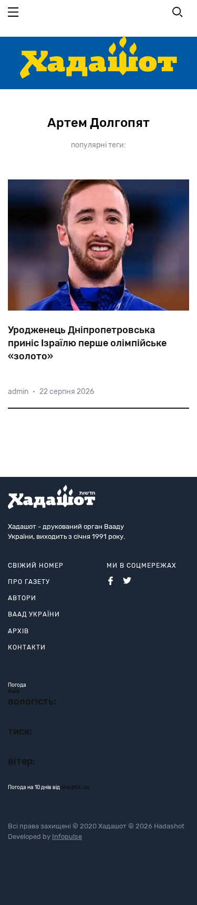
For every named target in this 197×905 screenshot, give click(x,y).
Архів (18, 631)
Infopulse (67, 836)
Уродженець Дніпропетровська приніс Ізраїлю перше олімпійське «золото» (87, 343)
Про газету (29, 581)
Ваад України (34, 614)
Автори (22, 598)
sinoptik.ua (75, 787)
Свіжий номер (36, 565)
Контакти (27, 647)
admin (18, 391)
